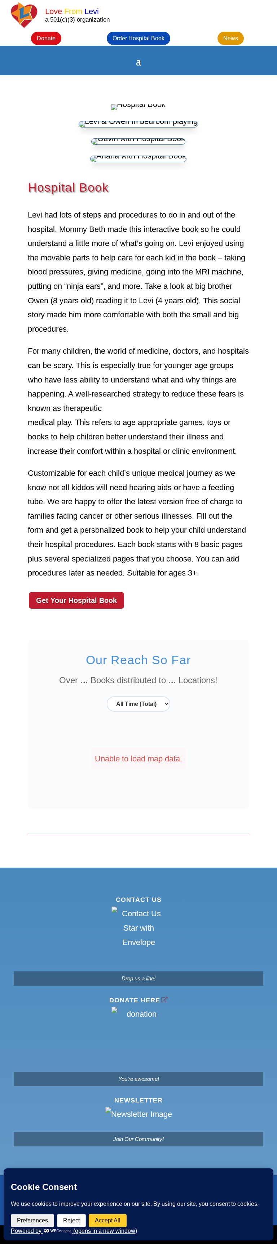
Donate (46, 38)
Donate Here (134, 1000)
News (230, 38)
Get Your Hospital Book (76, 600)
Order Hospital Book (138, 38)
